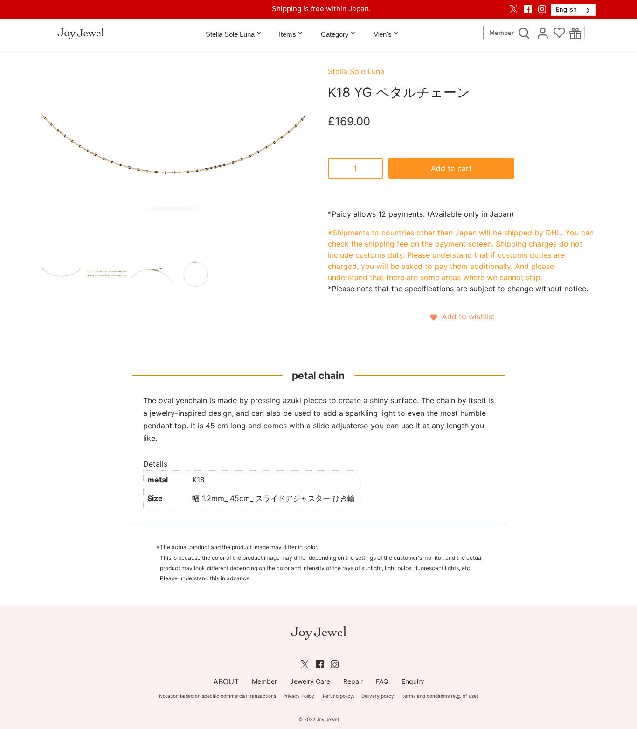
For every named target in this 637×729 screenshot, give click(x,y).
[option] (61, 273)
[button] (462, 316)
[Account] (542, 33)
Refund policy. (338, 696)
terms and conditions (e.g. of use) (440, 696)
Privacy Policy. (299, 696)
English (566, 9)
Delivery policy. (378, 696)
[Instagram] (542, 9)
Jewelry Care (310, 681)
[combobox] (573, 10)
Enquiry (413, 681)
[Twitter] (514, 9)
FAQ (382, 681)
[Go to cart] (575, 33)
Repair (353, 681)
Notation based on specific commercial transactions (217, 696)
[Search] (524, 33)
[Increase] (373, 168)
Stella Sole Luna (356, 71)
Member (501, 32)
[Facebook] (528, 9)
